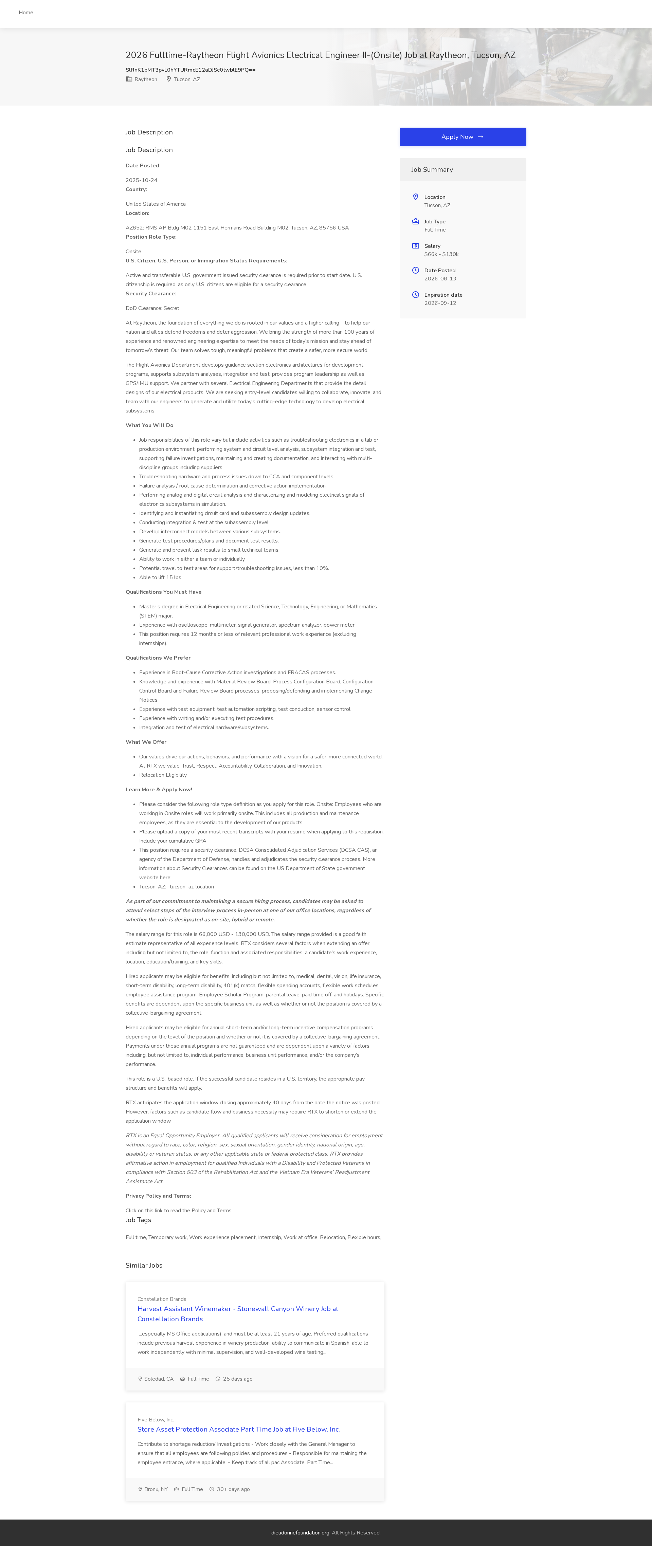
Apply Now (458, 137)
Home (26, 12)
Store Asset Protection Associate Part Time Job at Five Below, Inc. (239, 1429)
